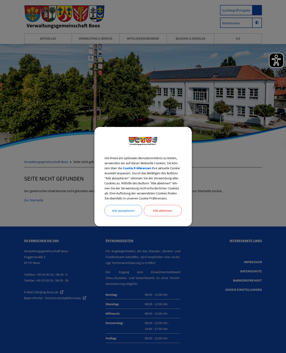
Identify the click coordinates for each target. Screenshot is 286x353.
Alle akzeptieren (123, 210)
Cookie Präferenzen (137, 168)
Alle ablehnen (162, 210)
